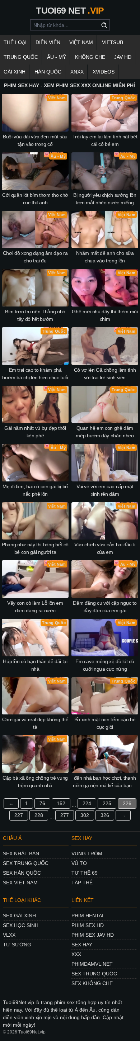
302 (84, 815)
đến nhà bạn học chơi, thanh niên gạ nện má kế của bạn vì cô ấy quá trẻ (105, 782)
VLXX (9, 935)
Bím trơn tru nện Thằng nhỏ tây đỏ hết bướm (35, 315)
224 (87, 803)
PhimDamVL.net (92, 964)
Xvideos (104, 72)
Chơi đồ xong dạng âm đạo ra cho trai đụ (35, 256)
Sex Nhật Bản (21, 853)
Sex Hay (81, 944)
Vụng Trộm (86, 853)
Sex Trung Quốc (25, 863)
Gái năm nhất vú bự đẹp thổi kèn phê (35, 431)
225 (107, 803)
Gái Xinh (14, 72)
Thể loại (15, 42)
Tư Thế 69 (84, 873)
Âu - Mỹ (56, 57)
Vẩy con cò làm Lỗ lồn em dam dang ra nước (35, 606)
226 (127, 803)
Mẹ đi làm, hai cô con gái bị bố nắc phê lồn (35, 490)
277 (64, 815)
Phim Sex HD (87, 925)
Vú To (79, 863)
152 (61, 803)
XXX (76, 954)
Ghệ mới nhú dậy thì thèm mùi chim (104, 315)
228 (38, 815)
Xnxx (77, 72)
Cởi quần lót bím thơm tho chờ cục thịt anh (35, 198)
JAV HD (122, 57)
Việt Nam (81, 42)
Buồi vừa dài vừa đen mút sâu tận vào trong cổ (35, 140)
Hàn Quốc (47, 72)
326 (105, 815)
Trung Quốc (21, 57)
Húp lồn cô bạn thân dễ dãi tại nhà (35, 665)
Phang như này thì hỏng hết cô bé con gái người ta (35, 548)
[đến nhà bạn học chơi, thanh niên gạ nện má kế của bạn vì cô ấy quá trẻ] (104, 754)
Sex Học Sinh (20, 925)
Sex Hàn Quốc (22, 873)
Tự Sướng (17, 944)
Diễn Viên (48, 42)
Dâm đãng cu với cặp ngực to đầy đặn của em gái (105, 606)
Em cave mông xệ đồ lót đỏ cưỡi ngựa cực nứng (104, 665)
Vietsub (112, 42)
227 (18, 815)
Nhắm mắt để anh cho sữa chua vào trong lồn (105, 256)
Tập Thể (82, 882)
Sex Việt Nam (20, 882)
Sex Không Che (92, 983)
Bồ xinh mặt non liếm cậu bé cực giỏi (105, 723)
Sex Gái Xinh (19, 915)
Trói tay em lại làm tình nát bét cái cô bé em (105, 140)
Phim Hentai (87, 915)
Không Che (90, 57)
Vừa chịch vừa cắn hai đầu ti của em (104, 548)
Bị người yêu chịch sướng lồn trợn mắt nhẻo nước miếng (104, 198)
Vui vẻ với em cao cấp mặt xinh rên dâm (104, 490)
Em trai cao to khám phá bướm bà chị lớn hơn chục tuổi (35, 373)
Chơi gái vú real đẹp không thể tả (35, 723)
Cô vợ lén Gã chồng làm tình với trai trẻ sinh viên (105, 373)
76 (42, 803)
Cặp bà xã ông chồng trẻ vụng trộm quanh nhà (35, 781)
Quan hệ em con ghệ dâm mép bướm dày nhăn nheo (105, 431)
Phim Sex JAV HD (92, 935)
